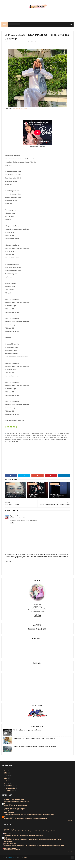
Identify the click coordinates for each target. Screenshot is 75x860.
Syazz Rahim (14, 516)
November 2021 (11, 788)
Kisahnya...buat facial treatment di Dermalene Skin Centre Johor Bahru (34, 746)
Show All (70, 820)
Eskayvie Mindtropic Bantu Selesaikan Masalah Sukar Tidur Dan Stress (34, 738)
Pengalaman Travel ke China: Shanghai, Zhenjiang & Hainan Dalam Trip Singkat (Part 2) (29, 831)
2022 (6, 780)
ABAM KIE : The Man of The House (14, 800)
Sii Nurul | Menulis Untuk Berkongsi (14, 808)
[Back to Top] (72, 857)
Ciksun (25, 857)
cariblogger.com (9, 812)
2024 (6, 775)
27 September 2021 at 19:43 (18, 518)
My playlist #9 (54, 494)
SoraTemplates (12, 857)
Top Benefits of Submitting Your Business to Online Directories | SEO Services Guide (29, 814)
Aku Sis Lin (7, 833)
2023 (6, 778)
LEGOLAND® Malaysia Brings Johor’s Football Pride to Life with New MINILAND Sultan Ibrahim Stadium (34, 845)
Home (4, 24)
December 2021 (11, 785)
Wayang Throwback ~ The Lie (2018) (15, 493)
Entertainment (36, 42)
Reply (12, 522)
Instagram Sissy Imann (20, 108)
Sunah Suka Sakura (10, 848)
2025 (6, 773)
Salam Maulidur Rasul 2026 (12, 849)
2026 (6, 770)
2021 (6, 783)
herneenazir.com (9, 829)
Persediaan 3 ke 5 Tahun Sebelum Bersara (16, 801)
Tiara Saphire (8, 804)
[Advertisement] (37, 16)
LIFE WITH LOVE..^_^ (10, 844)
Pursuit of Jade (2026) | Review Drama (15, 805)
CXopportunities (9, 817)
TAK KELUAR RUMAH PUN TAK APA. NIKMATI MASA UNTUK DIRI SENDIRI (24, 835)
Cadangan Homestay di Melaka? (13, 810)
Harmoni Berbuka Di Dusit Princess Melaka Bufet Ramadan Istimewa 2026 (25, 818)
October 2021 (10, 791)
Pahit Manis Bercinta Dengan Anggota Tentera (27, 730)
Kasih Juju (7, 838)
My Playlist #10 (33, 494)
